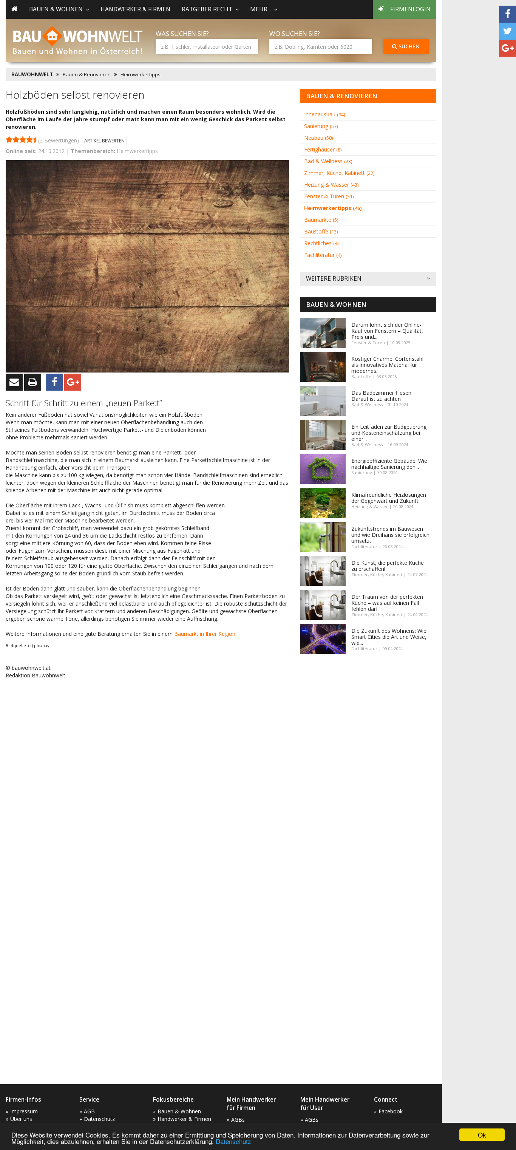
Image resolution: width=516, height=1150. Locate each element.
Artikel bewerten (104, 141)
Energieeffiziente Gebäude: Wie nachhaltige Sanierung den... (389, 463)
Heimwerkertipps (141, 74)
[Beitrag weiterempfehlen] (14, 382)
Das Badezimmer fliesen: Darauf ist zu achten (381, 395)
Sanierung (321, 126)
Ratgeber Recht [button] (207, 9)
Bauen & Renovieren (87, 74)
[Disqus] (147, 781)
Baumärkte (321, 219)
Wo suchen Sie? (294, 33)
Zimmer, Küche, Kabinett (339, 172)
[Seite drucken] (32, 382)
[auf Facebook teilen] (507, 14)
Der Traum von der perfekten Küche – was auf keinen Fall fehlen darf (387, 602)
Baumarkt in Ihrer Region (204, 633)
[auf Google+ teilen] (507, 48)
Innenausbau (324, 114)
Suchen (408, 46)
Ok (482, 1134)
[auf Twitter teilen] (507, 31)
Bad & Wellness (328, 161)
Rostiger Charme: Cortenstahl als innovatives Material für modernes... (387, 364)
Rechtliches (321, 243)
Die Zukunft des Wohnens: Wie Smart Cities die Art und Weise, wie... (388, 636)
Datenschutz (233, 1141)
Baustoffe (321, 231)
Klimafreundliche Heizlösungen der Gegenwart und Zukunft (388, 497)
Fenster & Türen (329, 196)
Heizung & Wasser (331, 184)
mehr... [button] (260, 9)
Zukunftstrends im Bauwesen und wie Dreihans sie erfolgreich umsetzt (390, 534)
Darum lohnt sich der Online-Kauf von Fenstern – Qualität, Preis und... (387, 330)
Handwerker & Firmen (135, 9)
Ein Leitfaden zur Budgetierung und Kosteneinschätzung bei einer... (388, 432)
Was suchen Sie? (182, 33)
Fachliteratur (322, 254)
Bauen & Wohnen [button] (56, 9)
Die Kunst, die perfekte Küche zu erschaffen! (387, 565)
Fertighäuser (322, 149)
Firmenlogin (410, 9)
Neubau (318, 137)
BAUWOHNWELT (32, 74)
